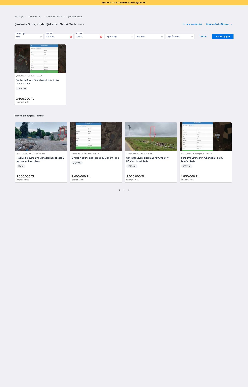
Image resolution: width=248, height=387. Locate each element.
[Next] (230, 149)
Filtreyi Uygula (223, 36)
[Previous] (17, 149)
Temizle (203, 36)
